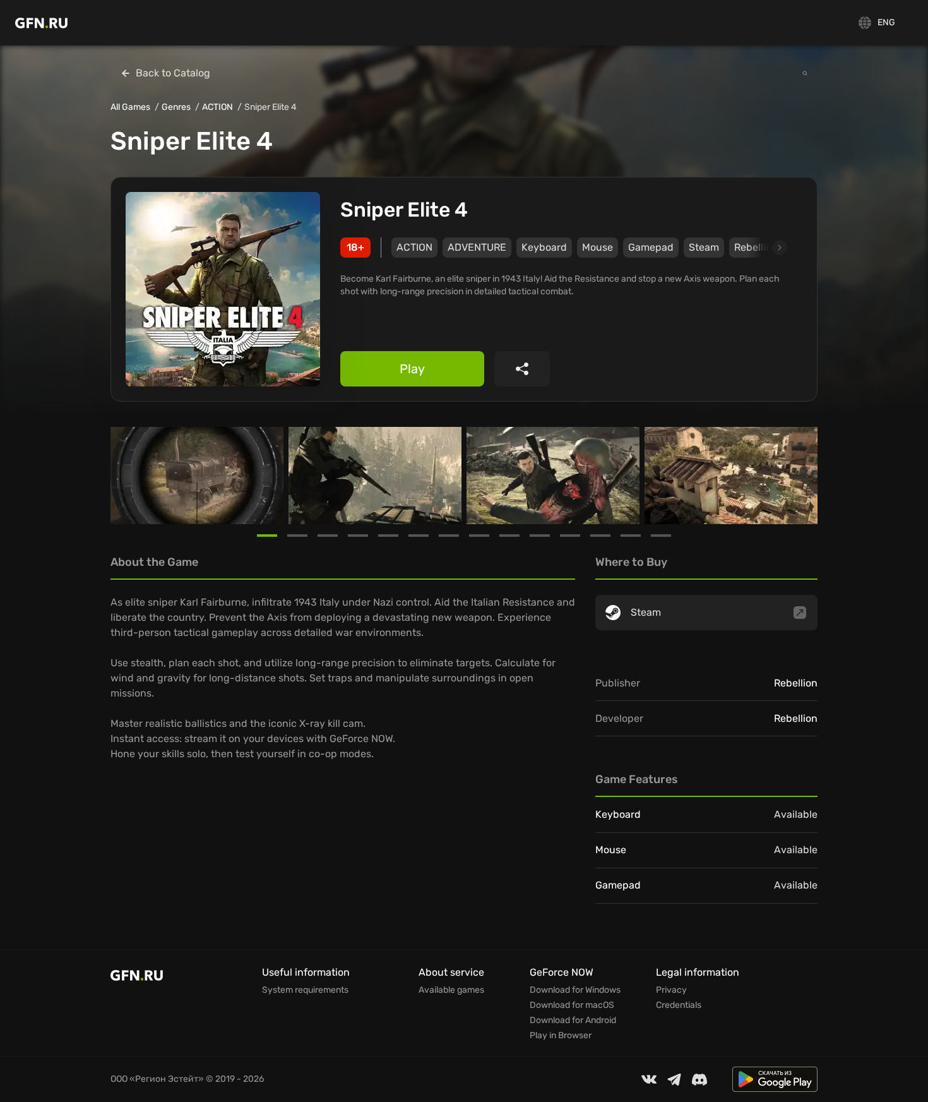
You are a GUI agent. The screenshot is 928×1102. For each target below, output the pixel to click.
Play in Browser (561, 1036)
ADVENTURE (477, 247)
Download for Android (573, 1020)
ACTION (217, 107)
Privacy (671, 990)
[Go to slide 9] (509, 535)
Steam (704, 247)
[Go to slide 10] (540, 535)
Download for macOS (572, 1005)
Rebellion (796, 683)
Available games (451, 990)
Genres (176, 107)
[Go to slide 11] (570, 535)
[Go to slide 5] (388, 535)
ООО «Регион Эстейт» (157, 1079)
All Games (130, 107)
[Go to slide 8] (479, 535)
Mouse (597, 247)
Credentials (678, 1005)
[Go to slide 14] (661, 535)
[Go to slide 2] (297, 535)
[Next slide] (765, 247)
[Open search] (805, 73)
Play (412, 368)
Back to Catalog (173, 73)
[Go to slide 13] (631, 535)
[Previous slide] (125, 475)
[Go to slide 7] (449, 535)
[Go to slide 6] (418, 535)
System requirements (305, 990)
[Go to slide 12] (600, 535)
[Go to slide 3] (327, 535)
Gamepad (651, 247)
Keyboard (544, 247)
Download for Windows (575, 990)
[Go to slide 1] (267, 535)
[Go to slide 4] (358, 535)
